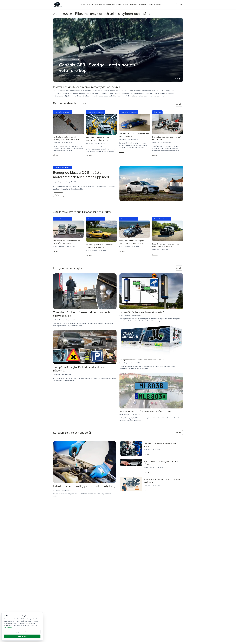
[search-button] (176, 4)
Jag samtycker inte (22, 632)
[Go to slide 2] (177, 78)
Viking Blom (56, 142)
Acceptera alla (22, 636)
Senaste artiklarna (87, 4)
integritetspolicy (8, 627)
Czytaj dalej (58, 195)
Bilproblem (142, 4)
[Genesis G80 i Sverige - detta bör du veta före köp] (118, 50)
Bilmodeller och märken (103, 4)
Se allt (178, 104)
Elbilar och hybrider (154, 4)
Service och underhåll (130, 4)
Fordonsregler (116, 4)
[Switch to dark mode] (181, 4)
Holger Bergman (124, 363)
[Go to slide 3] (179, 79)
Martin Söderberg (64, 75)
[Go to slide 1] (175, 78)
